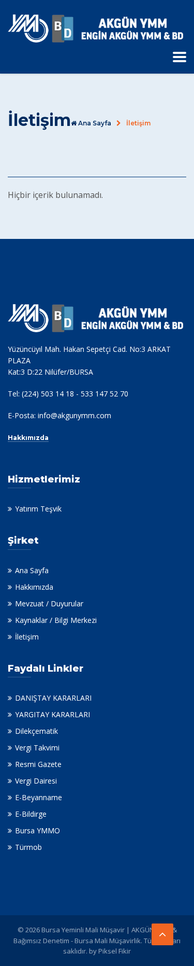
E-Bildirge (31, 814)
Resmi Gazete (38, 764)
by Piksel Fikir (110, 951)
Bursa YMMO (37, 830)
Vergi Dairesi (36, 781)
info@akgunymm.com (74, 415)
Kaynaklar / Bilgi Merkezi (56, 620)
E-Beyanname (38, 797)
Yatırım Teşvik (38, 509)
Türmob (28, 847)
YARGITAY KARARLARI (52, 714)
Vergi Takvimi (37, 747)
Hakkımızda (28, 438)
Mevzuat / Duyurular (49, 603)
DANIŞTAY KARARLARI (53, 698)
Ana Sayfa (32, 570)
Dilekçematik (36, 731)
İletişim (27, 637)
